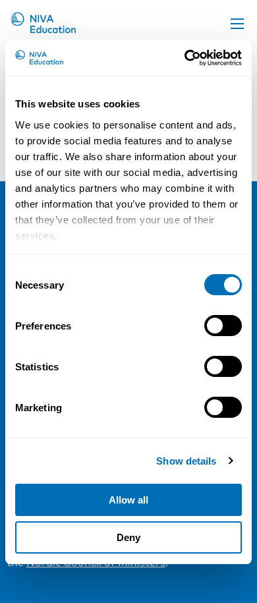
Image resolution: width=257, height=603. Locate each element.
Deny (128, 537)
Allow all (128, 499)
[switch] (223, 325)
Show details (186, 461)
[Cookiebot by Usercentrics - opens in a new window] (185, 58)
